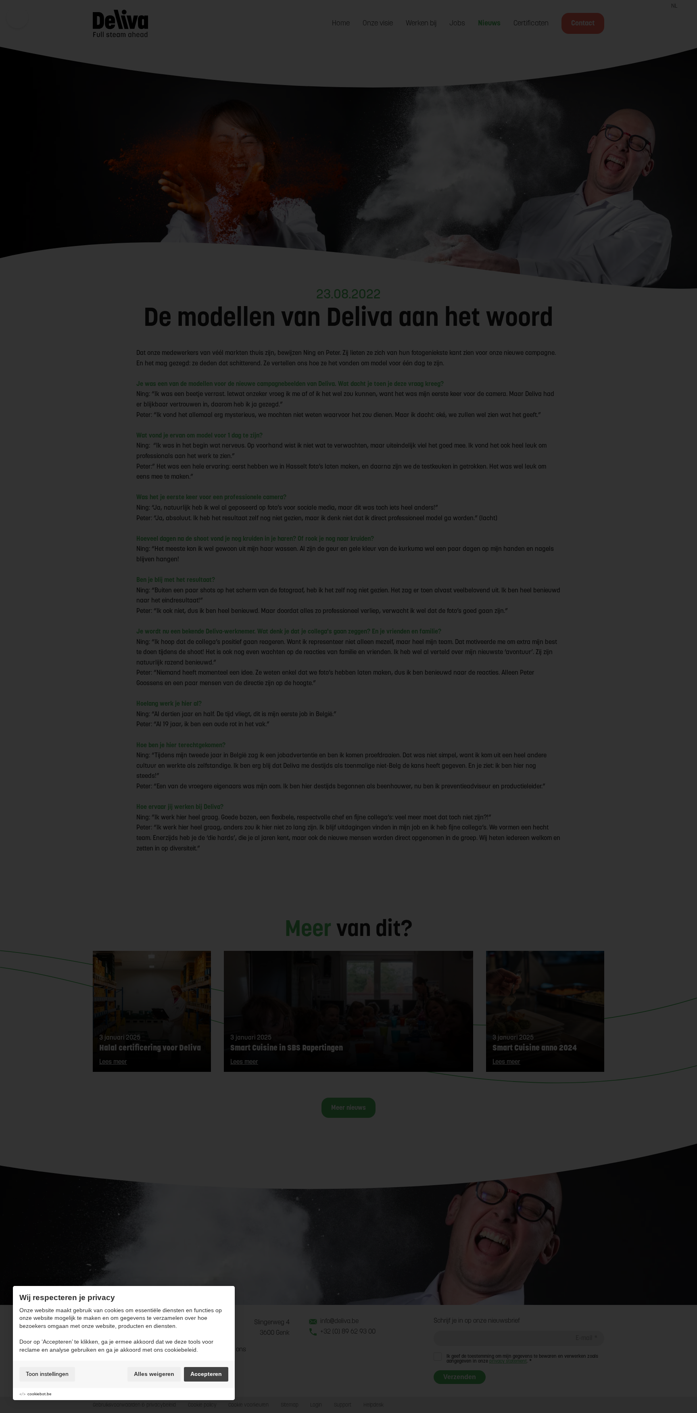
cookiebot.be (39, 1394)
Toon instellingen (47, 1374)
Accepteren (206, 1374)
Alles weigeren (154, 1374)
